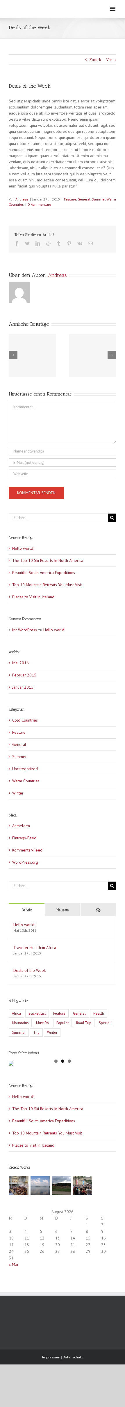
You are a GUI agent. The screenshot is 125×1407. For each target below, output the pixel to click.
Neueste (62, 910)
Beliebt (27, 910)
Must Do (42, 1022)
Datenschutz (73, 1357)
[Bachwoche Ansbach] (19, 1185)
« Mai (13, 1264)
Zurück (95, 59)
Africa (16, 1013)
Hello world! (23, 548)
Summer (98, 199)
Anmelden (21, 825)
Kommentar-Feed (27, 850)
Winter (18, 793)
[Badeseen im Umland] (61, 1185)
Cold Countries (25, 720)
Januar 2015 (22, 687)
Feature (70, 199)
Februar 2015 (24, 675)
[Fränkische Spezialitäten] (82, 1185)
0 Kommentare (39, 204)
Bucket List (37, 1013)
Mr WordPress (24, 629)
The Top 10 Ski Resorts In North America (47, 560)
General (84, 199)
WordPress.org (25, 862)
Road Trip (83, 1022)
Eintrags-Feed (24, 837)
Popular (62, 1022)
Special (105, 1022)
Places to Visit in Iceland (33, 596)
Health (98, 1013)
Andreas (21, 199)
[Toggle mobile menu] (113, 9)
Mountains (20, 1022)
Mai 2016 (20, 662)
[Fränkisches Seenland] (40, 1185)
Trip (36, 1032)
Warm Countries (26, 780)
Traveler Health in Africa (34, 947)
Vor (109, 59)
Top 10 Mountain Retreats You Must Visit (47, 584)
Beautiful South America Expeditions (43, 572)
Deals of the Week (29, 970)
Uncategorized (25, 768)
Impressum (51, 1357)
